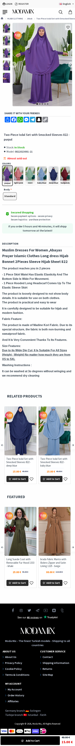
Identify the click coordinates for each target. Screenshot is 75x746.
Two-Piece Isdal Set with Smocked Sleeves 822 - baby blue (53, 462)
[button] (13, 65)
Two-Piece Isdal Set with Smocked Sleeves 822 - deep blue (19, 462)
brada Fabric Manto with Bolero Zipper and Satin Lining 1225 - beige (53, 563)
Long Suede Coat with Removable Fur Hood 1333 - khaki (20, 563)
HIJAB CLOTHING (15, 18)
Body (7, 189)
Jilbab (29, 18)
